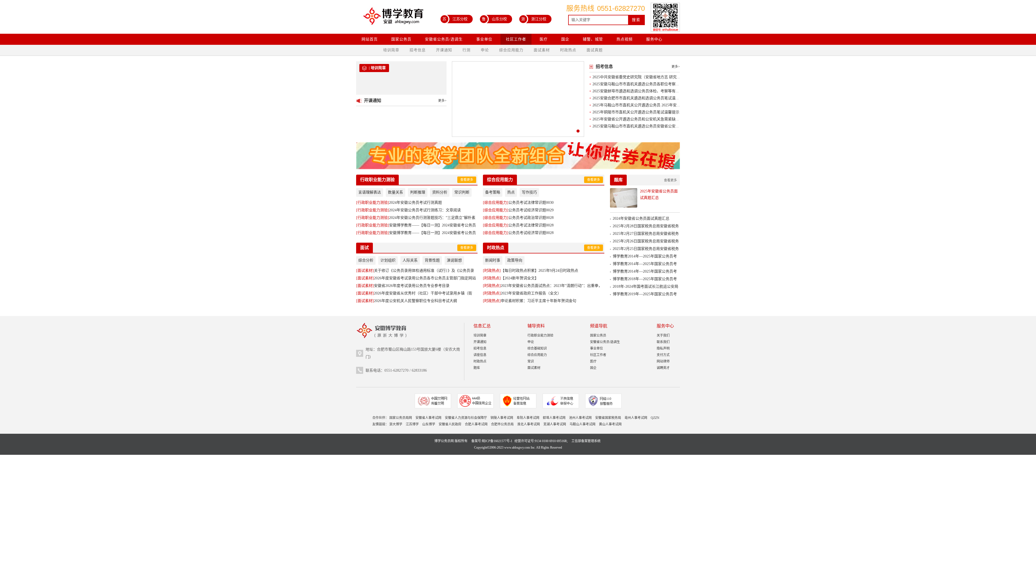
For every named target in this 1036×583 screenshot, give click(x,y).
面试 (364, 247)
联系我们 (663, 342)
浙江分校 (533, 19)
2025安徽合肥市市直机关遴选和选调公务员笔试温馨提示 (639, 98)
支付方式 (663, 355)
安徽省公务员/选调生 (444, 39)
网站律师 (663, 361)
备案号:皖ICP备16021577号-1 (491, 441)
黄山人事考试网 (610, 424)
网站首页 (370, 39)
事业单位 (484, 39)
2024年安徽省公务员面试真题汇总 (641, 218)
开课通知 (444, 50)
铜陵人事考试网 (501, 418)
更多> (442, 101)
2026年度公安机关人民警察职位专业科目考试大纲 (406, 301)
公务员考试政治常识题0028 (518, 218)
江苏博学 (412, 424)
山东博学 (428, 424)
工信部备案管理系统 (586, 441)
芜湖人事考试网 (554, 424)
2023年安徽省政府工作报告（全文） (522, 293)
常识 (530, 361)
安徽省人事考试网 (428, 418)
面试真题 (595, 50)
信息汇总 (482, 326)
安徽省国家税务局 (608, 418)
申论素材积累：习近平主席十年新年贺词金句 (529, 301)
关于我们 (663, 335)
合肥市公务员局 (502, 424)
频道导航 (598, 326)
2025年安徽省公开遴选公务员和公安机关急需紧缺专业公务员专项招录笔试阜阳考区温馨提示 (669, 119)
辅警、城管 (593, 39)
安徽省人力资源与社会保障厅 (466, 418)
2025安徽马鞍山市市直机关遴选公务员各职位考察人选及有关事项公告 (651, 84)
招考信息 (418, 50)
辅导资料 (536, 326)
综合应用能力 (511, 50)
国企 (565, 39)
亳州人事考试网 (636, 418)
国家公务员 (401, 39)
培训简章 (391, 50)
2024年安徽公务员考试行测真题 (399, 203)
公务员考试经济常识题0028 (518, 233)
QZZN (655, 418)
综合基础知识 (537, 348)
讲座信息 (479, 355)
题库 (618, 180)
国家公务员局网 (400, 418)
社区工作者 (516, 39)
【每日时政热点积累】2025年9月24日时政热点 (530, 271)
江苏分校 (455, 19)
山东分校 (494, 19)
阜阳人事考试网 (528, 418)
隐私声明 (663, 348)
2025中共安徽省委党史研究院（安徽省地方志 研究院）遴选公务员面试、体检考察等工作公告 (670, 77)
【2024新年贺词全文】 (511, 278)
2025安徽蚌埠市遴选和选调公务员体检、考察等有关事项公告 (643, 91)
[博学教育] (393, 18)
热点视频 (624, 39)
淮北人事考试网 (528, 424)
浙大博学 (395, 424)
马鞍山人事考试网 (582, 424)
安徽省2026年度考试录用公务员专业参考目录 (402, 286)
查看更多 (466, 180)
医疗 (544, 39)
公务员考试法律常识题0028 (518, 225)
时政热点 (568, 50)
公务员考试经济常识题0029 (518, 210)
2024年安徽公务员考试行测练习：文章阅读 (408, 210)
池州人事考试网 (580, 418)
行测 (466, 50)
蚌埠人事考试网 (554, 418)
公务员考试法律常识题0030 (518, 203)
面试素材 (542, 50)
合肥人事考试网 (476, 424)
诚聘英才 (663, 368)
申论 (485, 50)
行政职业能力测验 (377, 179)
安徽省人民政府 (450, 424)
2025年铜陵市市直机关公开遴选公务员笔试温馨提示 (635, 112)
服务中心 (654, 39)
